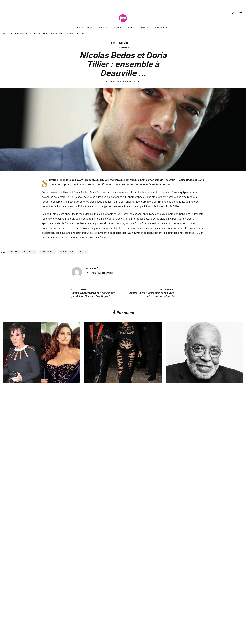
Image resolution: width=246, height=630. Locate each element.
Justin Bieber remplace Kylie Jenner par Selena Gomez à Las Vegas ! (92, 293)
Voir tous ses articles (103, 273)
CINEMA (103, 27)
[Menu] (240, 13)
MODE (131, 27)
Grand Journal (47, 251)
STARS (117, 27)
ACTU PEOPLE (84, 27)
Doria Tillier (172, 206)
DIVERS (144, 27)
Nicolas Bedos (66, 251)
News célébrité (22, 34)
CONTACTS (161, 27)
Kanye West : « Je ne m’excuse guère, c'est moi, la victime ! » (152, 293)
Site (87, 273)
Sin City (82, 251)
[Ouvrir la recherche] (233, 13)
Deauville (13, 251)
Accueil (7, 34)
